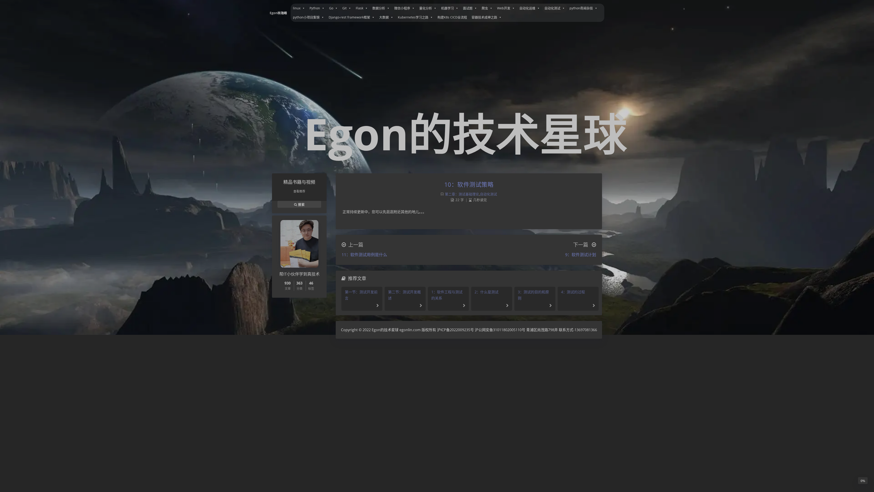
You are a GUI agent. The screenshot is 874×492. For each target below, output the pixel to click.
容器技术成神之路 (484, 17)
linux (296, 8)
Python (315, 8)
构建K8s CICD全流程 (452, 17)
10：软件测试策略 (469, 184)
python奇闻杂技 (581, 8)
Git (344, 8)
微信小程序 (402, 8)
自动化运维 (527, 8)
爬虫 (485, 8)
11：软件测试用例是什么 (364, 254)
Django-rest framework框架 (349, 17)
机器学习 (447, 8)
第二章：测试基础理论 (462, 194)
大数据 (384, 17)
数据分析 (378, 8)
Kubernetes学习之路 (413, 17)
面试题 (468, 8)
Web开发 (503, 8)
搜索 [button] (301, 204)
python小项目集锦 (306, 17)
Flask (359, 8)
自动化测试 (552, 8)
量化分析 (425, 8)
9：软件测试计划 (580, 254)
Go (331, 8)
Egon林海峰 (278, 13)
